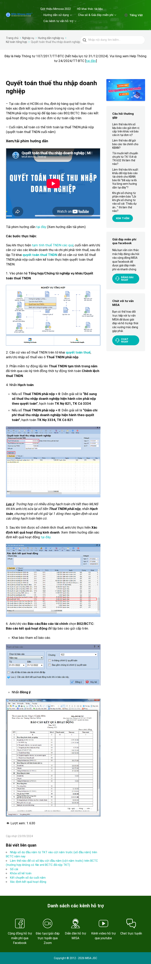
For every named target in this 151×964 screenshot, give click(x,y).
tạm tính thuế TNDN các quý (52, 245)
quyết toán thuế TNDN (40, 255)
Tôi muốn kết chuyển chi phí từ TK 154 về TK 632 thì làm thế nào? (125, 159)
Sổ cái (14, 869)
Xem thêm (122, 218)
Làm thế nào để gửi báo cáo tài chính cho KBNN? (125, 144)
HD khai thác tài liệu (90, 9)
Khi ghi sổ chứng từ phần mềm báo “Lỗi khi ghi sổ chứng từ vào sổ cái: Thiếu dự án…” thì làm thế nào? (124, 201)
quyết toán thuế (78, 352)
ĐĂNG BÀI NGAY (127, 278)
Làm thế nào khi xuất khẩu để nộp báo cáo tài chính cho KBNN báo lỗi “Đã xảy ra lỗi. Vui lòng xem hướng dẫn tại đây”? (125, 178)
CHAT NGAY (124, 340)
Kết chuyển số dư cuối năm (28, 877)
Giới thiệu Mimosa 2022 (55, 9)
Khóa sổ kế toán (20, 873)
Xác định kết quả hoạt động (28, 882)
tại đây (91, 61)
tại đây (45, 537)
